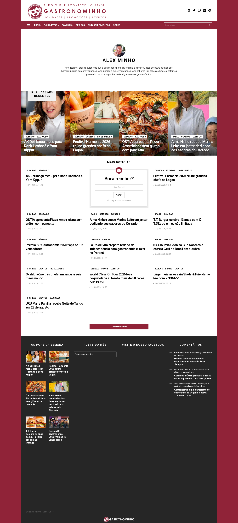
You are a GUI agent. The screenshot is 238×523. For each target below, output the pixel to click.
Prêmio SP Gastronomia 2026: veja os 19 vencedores (57, 435)
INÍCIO (37, 25)
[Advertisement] (95, 412)
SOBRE (116, 25)
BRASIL (158, 214)
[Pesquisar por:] (188, 25)
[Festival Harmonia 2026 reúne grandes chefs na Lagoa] (94, 123)
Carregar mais (119, 326)
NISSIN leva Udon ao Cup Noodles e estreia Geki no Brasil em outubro (178, 247)
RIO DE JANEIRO (104, 137)
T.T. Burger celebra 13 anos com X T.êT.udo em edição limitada (177, 222)
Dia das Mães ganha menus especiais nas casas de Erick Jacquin (189, 361)
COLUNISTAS (50, 25)
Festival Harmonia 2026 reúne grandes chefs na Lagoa (58, 370)
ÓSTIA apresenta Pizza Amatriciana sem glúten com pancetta (54, 222)
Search (209, 26)
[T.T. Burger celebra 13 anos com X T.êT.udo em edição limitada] (36, 422)
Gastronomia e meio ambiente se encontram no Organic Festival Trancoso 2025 (192, 392)
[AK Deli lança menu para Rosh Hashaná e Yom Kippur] (45, 123)
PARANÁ (106, 239)
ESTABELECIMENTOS (99, 25)
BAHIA (176, 137)
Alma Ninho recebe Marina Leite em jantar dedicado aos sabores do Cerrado (118, 222)
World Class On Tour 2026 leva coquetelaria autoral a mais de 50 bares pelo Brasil (117, 278)
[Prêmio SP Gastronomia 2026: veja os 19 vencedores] (59, 422)
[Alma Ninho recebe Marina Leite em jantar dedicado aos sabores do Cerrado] (192, 123)
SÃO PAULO (42, 137)
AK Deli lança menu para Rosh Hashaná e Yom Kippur (34, 370)
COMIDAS (67, 25)
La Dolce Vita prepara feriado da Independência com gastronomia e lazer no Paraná (117, 249)
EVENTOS (90, 137)
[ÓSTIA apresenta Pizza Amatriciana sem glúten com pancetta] (143, 123)
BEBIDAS (80, 25)
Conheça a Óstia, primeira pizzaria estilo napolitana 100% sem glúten (192, 377)
